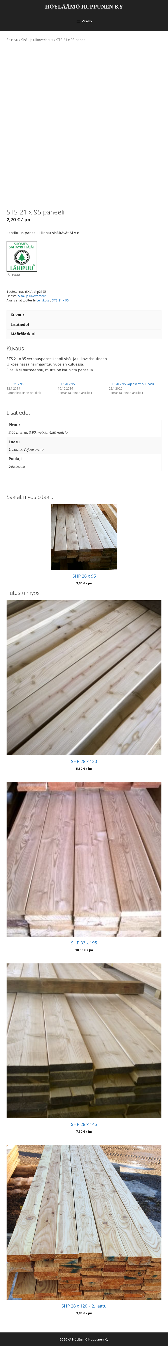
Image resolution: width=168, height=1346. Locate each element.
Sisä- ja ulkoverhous (37, 39)
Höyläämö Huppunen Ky (84, 6)
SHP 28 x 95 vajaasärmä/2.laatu (131, 384)
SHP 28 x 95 (66, 384)
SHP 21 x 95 (15, 384)
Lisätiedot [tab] (20, 324)
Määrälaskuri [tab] (22, 333)
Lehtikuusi (43, 300)
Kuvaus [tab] (17, 314)
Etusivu (12, 39)
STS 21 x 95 (60, 300)
